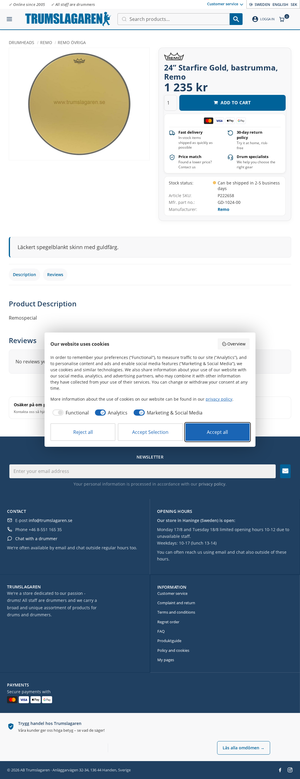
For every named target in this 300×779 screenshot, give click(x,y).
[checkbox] (69, 412)
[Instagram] (290, 770)
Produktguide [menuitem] (169, 640)
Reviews (55, 274)
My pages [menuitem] (165, 659)
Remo (223, 209)
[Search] (236, 19)
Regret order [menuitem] (168, 621)
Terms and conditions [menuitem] (176, 612)
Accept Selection (150, 432)
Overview (236, 344)
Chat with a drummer (36, 538)
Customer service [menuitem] (222, 3)
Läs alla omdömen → (244, 748)
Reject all (83, 432)
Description (24, 274)
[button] (9, 16)
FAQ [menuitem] (161, 631)
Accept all (217, 432)
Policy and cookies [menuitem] (173, 650)
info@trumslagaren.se (50, 520)
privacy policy (212, 484)
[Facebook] (280, 770)
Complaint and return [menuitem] (176, 602)
